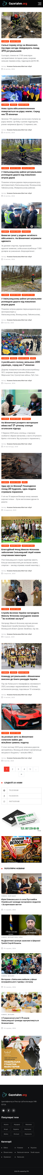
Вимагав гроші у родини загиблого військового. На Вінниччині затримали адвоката (21, 238)
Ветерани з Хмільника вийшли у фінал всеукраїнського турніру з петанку (19, 980)
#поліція (16, 1134)
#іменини (28, 1124)
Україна (14, 104)
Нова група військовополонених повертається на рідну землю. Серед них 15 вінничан (20, 111)
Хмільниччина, (13, 937)
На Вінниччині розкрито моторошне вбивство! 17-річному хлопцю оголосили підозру (19, 426)
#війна (6, 1134)
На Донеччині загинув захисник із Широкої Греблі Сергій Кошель (20, 942)
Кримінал (26, 231)
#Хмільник (27, 1129)
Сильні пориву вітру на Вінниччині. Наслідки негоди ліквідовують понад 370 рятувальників (20, 48)
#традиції (17, 1124)
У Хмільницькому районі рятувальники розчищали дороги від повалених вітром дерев (21, 175)
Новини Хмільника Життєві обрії (19, 66)
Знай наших (12, 896)
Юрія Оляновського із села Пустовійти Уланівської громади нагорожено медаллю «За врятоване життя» (21, 902)
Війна (33, 358)
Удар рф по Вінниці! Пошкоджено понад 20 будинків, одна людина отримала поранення (18, 489)
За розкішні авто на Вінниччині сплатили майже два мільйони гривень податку (17, 740)
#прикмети (28, 1134)
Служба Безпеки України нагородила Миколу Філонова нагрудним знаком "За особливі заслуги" (20, 616)
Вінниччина (15, 41)
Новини (5, 41)
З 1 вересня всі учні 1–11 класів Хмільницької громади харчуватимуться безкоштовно (20, 1020)
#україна (16, 1129)
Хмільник (11, 976)
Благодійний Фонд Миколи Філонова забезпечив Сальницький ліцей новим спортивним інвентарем (21, 552)
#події (6, 1129)
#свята (6, 1124)
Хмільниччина (28, 168)
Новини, (4, 896)
